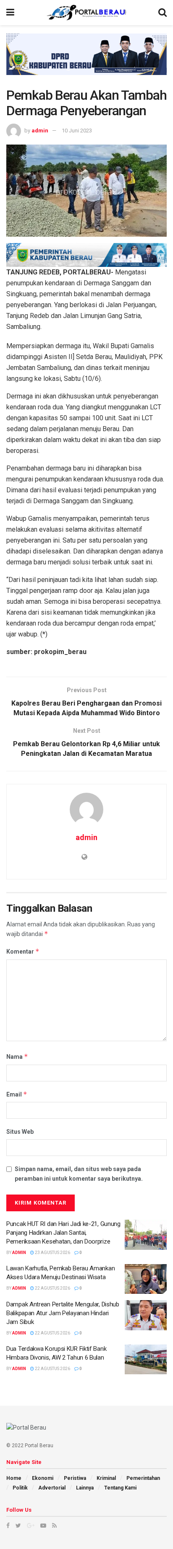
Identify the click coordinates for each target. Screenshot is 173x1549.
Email (16, 1094)
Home (13, 1478)
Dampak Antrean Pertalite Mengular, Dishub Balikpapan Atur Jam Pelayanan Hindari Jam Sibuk (62, 1313)
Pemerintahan (143, 1478)
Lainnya (85, 1488)
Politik (20, 1488)
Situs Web (20, 1131)
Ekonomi (42, 1478)
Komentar (22, 951)
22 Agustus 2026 (52, 1288)
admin (39, 130)
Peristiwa (75, 1478)
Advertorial (52, 1488)
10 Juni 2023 (77, 130)
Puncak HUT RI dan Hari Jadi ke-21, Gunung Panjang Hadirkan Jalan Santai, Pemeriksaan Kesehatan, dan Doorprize (63, 1232)
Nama (17, 1056)
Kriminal (106, 1478)
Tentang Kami (120, 1488)
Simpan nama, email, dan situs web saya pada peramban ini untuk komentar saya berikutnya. (79, 1174)
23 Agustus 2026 (52, 1252)
